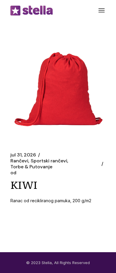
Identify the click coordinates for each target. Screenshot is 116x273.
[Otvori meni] (102, 10)
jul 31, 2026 (23, 155)
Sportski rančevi (49, 161)
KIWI (23, 184)
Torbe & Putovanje (31, 167)
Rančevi (19, 161)
